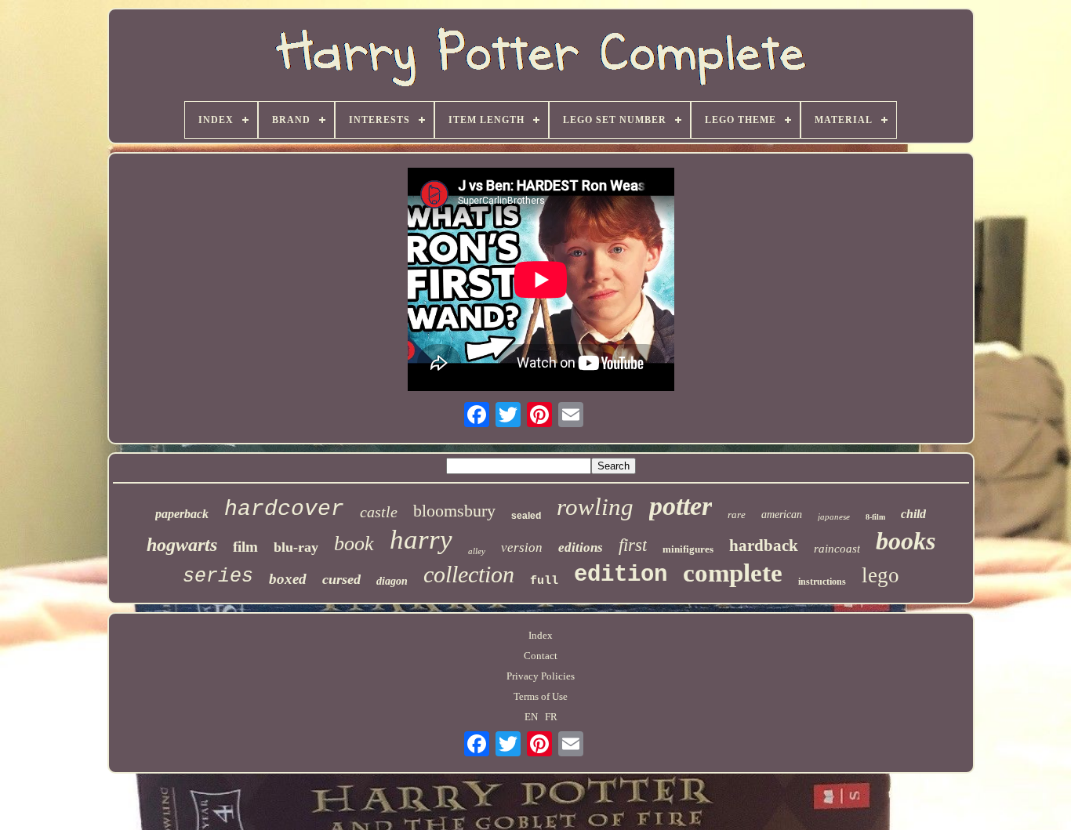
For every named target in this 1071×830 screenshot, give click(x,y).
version (522, 547)
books (905, 541)
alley (476, 551)
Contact (540, 655)
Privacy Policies (540, 676)
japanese (834, 516)
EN (531, 717)
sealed (526, 515)
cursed (341, 579)
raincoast (837, 548)
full (544, 581)
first (633, 545)
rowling (595, 506)
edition (620, 575)
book (354, 543)
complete (732, 573)
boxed (288, 579)
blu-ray (296, 547)
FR (551, 717)
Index (540, 635)
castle (379, 511)
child (913, 513)
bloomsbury (454, 510)
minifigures (688, 549)
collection (468, 574)
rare (737, 514)
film (245, 546)
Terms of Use (541, 696)
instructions (822, 581)
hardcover (284, 509)
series (218, 576)
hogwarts (182, 545)
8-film (875, 517)
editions (580, 547)
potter (680, 505)
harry (421, 539)
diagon (392, 581)
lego (880, 575)
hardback (763, 545)
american (781, 514)
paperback (182, 513)
